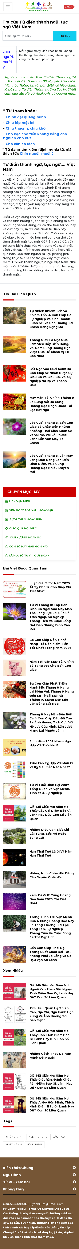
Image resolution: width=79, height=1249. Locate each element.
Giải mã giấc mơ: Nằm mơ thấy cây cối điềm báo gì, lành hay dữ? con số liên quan (50, 813)
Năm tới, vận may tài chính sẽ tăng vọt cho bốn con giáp (51, 666)
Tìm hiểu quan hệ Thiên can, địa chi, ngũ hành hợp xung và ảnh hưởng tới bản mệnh (51, 1014)
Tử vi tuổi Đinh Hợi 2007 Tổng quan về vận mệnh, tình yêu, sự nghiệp (49, 789)
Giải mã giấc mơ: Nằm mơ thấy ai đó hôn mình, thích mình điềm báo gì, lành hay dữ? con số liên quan (51, 1105)
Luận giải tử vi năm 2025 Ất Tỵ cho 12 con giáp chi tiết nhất (50, 587)
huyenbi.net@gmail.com (46, 1204)
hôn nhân (34, 1144)
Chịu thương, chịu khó (26, 128)
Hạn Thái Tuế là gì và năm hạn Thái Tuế (50, 853)
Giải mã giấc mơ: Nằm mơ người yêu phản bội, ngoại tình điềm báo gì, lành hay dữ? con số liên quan (51, 991)
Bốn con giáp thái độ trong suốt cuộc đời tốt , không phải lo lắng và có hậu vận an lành (50, 954)
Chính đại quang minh (26, 117)
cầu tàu (59, 1136)
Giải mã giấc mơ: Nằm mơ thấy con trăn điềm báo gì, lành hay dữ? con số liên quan (49, 1037)
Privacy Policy (14, 1208)
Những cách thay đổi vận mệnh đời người (50, 1056)
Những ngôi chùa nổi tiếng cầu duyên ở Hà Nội (51, 875)
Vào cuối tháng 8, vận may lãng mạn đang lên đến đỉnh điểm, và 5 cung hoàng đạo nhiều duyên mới (51, 464)
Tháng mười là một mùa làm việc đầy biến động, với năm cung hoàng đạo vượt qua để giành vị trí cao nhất (50, 348)
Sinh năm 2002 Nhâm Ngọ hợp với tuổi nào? (50, 743)
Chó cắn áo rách (20, 144)
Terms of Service (40, 1208)
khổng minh (14, 1136)
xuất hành (13, 1144)
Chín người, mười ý (37, 154)
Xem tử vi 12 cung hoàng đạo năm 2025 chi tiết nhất (50, 899)
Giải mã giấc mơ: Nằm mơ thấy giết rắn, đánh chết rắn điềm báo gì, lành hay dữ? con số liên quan (50, 1082)
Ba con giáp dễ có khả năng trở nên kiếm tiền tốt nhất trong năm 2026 (50, 644)
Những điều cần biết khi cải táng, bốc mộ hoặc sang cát (49, 834)
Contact (20, 1204)
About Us (62, 1208)
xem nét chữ (38, 1136)
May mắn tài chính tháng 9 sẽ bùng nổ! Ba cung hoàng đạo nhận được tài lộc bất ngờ (51, 404)
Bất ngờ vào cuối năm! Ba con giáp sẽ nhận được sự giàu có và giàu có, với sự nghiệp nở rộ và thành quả (50, 377)
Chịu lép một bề (20, 123)
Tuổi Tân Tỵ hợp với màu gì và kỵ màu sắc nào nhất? (51, 765)
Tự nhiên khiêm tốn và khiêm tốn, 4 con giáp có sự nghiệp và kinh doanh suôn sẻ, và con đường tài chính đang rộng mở (51, 319)
